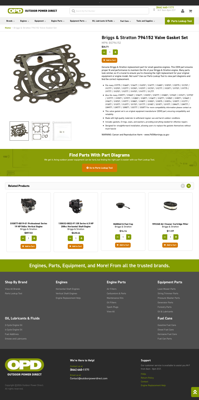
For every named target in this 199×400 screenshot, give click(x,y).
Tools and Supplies (145, 21)
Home (8, 27)
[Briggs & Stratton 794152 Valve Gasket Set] (51, 77)
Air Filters (111, 288)
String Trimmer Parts (168, 293)
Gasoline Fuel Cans (167, 325)
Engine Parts (56, 21)
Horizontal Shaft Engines (68, 288)
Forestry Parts (164, 307)
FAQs (143, 374)
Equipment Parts (77, 21)
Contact (144, 381)
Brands (9, 21)
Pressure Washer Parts (169, 297)
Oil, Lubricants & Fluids (102, 21)
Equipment (39, 21)
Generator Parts (165, 302)
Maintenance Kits (115, 297)
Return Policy (147, 378)
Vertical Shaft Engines (66, 293)
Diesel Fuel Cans (166, 329)
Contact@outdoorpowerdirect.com (88, 378)
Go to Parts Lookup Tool (101, 167)
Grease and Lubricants (16, 338)
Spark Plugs (112, 307)
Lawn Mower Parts (167, 288)
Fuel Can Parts (165, 338)
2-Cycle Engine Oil (13, 325)
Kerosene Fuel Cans (167, 334)
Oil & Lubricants (165, 311)
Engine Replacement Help (68, 297)
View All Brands (12, 288)
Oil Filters (111, 302)
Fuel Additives (12, 334)
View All (111, 311)
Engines (23, 21)
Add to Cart (111, 60)
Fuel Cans (124, 21)
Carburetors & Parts (116, 293)
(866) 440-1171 (79, 369)
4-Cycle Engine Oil (13, 329)
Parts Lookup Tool (181, 21)
